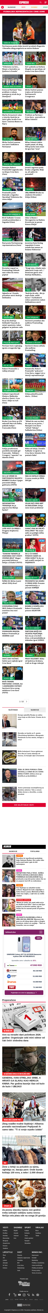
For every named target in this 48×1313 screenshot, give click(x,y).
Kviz (15, 1238)
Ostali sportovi (29, 1238)
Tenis (26, 1235)
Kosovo (5, 1246)
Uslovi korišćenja (37, 1265)
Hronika (5, 1235)
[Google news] (38, 1294)
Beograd (5, 1240)
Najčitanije (13, 710)
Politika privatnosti (37, 1268)
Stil (4, 1258)
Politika (5, 1230)
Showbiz (18, 1227)
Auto (18, 1270)
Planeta (19, 1255)
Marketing (35, 1260)
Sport (28, 1227)
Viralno (39, 1227)
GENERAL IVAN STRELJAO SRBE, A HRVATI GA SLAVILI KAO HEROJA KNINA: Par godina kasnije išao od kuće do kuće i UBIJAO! (23, 1082)
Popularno (35, 851)
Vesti (5, 1227)
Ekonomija (6, 1238)
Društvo (5, 1233)
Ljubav (5, 1260)
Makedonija (20, 1268)
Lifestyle (8, 1252)
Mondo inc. (37, 1252)
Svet (19, 1252)
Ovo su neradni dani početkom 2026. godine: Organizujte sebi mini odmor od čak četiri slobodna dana (23, 1037)
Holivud (16, 1235)
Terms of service (37, 1273)
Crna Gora (20, 1265)
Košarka (27, 1233)
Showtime (28, 1243)
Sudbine (5, 1248)
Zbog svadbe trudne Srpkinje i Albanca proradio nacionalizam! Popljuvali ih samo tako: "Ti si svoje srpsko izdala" (22, 1127)
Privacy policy (36, 1270)
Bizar (37, 1230)
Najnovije (35, 710)
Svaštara (38, 1233)
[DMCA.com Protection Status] (24, 1305)
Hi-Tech (5, 1265)
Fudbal (27, 1230)
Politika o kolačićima (38, 1263)
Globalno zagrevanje (23, 1258)
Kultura (5, 1268)
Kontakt (34, 1258)
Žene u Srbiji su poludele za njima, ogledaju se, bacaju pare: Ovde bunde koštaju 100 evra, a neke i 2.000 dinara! (23, 1170)
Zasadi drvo (6, 1243)
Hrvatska (20, 1260)
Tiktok (37, 1235)
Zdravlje (5, 1263)
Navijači (27, 1240)
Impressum (35, 1255)
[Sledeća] (26, 701)
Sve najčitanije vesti (24, 805)
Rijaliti (16, 1230)
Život (4, 1255)
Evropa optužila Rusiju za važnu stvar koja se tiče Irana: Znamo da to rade (32, 717)
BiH (18, 1263)
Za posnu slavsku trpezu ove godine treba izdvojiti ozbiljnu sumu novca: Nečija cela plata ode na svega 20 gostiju (24, 1213)
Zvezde (16, 1233)
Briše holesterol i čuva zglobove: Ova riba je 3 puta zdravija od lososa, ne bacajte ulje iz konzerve (31, 753)
